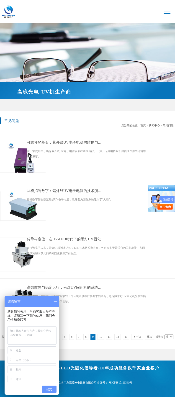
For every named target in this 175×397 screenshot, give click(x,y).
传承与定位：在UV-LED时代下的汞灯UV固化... (65, 239)
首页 (143, 125)
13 (126, 336)
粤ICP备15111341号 (120, 382)
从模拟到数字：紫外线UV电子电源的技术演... (64, 191)
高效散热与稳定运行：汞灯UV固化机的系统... (64, 287)
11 (109, 336)
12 (117, 336)
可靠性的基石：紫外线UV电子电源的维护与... (64, 142)
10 (100, 336)
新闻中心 (154, 125)
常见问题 (168, 125)
